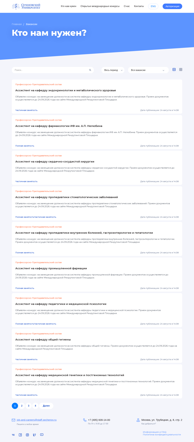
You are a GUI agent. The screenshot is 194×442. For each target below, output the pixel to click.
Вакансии (31, 24)
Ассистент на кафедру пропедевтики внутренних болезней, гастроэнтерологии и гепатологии (84, 232)
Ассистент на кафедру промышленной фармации (51, 268)
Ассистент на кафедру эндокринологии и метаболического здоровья (65, 90)
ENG (153, 6)
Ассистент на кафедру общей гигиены (43, 339)
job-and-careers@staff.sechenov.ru (37, 420)
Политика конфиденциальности (162, 434)
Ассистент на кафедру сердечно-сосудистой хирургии (54, 161)
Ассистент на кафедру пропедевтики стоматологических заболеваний (66, 197)
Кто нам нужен (68, 6)
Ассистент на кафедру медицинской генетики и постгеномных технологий (69, 375)
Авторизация (172, 6)
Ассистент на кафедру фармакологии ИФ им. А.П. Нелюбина (58, 126)
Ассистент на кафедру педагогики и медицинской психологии (60, 304)
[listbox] (112, 70)
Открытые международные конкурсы (100, 6)
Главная (17, 24)
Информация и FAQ (154, 432)
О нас (127, 6)
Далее (46, 406)
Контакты (139, 6)
